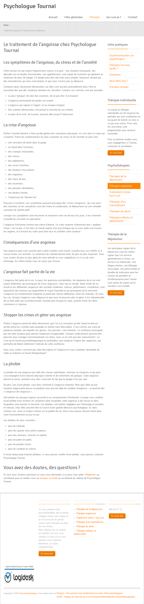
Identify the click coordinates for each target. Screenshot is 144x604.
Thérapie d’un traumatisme (117, 203)
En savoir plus (116, 153)
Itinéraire (115, 74)
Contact (132, 17)
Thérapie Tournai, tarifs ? (119, 66)
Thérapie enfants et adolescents (121, 219)
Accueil (53, 17)
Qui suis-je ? (113, 17)
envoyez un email (48, 478)
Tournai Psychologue (28, 593)
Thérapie (94, 17)
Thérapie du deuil (119, 211)
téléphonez (91, 474)
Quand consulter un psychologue (121, 57)
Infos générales (73, 17)
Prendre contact (119, 87)
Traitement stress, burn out (120, 193)
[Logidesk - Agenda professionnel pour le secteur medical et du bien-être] (19, 574)
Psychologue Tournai (30, 6)
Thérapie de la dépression (117, 178)
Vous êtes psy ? (118, 81)
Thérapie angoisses (120, 186)
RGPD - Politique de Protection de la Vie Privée (77, 597)
